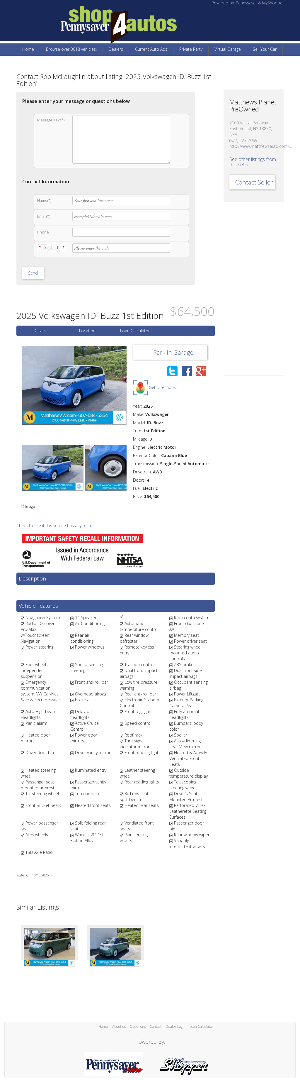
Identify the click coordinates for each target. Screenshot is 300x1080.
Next (135, 385)
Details (39, 331)
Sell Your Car (265, 49)
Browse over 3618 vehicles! (71, 49)
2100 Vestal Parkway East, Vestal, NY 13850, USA (250, 128)
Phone (43, 232)
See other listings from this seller (252, 162)
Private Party (190, 49)
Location (87, 331)
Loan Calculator (135, 331)
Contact (155, 1026)
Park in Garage (172, 352)
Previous (13, 385)
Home (28, 49)
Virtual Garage (227, 49)
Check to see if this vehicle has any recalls (55, 525)
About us (119, 1026)
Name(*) (44, 200)
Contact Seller (254, 182)
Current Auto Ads (151, 49)
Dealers (116, 49)
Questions (138, 1026)
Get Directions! (162, 387)
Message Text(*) (50, 120)
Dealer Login (175, 1026)
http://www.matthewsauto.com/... (260, 146)
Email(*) (43, 216)
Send (33, 273)
